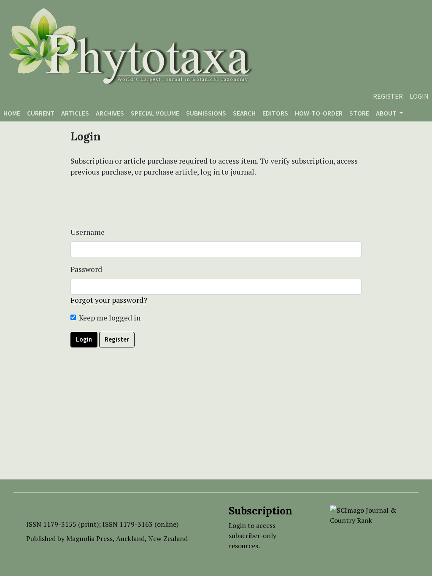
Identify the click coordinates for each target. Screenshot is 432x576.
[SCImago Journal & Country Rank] (368, 514)
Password (86, 269)
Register (388, 96)
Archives (110, 113)
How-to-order (319, 113)
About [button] (387, 113)
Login (419, 96)
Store (359, 113)
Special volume (155, 113)
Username (87, 232)
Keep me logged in (109, 318)
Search (244, 113)
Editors (275, 113)
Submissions (206, 113)
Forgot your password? (108, 300)
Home (11, 113)
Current (40, 113)
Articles (75, 113)
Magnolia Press (89, 538)
